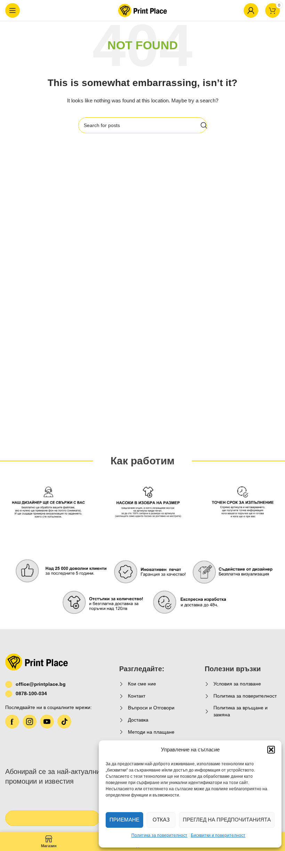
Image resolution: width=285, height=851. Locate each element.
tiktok (64, 721)
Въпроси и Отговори (151, 707)
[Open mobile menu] (12, 10)
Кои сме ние (142, 683)
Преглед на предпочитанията (227, 820)
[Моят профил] (251, 10)
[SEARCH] (204, 125)
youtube (47, 721)
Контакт (136, 696)
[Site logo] (142, 10)
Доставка (138, 720)
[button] (271, 749)
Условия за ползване (237, 683)
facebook (12, 721)
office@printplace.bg (41, 684)
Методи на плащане (151, 732)
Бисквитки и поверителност (218, 835)
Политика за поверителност (159, 835)
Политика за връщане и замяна (240, 711)
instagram (29, 721)
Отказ (161, 820)
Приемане (124, 820)
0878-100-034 (31, 693)
